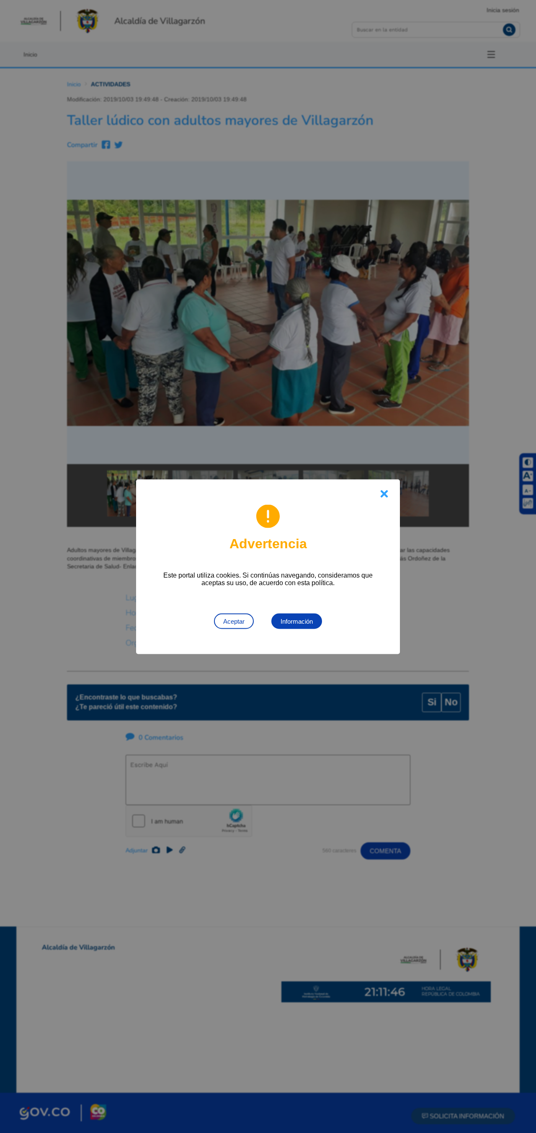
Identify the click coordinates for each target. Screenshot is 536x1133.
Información (297, 621)
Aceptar (234, 621)
